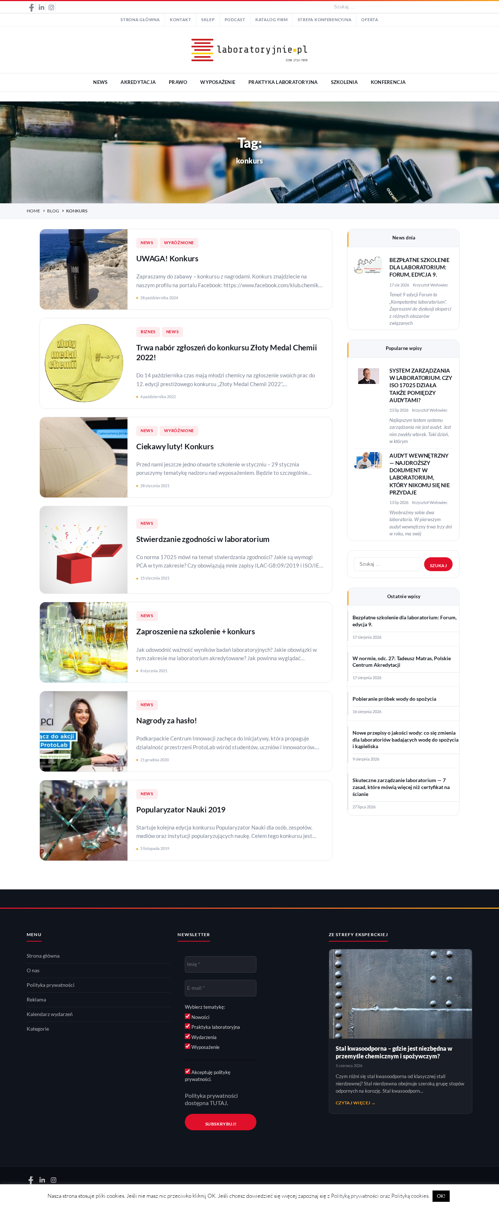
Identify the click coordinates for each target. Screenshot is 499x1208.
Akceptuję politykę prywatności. (208, 1075)
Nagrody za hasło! (166, 720)
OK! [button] (441, 1196)
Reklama (36, 1000)
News (147, 243)
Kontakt (180, 20)
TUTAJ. (219, 1103)
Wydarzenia (203, 1037)
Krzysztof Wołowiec (430, 284)
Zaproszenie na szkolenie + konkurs (195, 631)
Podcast (235, 20)
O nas (33, 970)
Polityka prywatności (51, 985)
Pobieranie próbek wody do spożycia (394, 699)
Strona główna (140, 20)
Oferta (369, 20)
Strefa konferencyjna (325, 20)
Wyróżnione (179, 243)
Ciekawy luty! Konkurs (175, 446)
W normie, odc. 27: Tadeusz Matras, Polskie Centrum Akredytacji (402, 661)
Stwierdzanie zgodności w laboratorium (203, 538)
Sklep (208, 20)
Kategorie (38, 1029)
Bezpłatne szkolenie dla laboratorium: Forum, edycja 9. (419, 267)
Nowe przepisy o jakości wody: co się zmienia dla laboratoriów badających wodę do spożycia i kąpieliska (405, 740)
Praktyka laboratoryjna (215, 1027)
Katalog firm (271, 20)
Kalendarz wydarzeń (50, 1014)
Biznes (148, 332)
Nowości (199, 1017)
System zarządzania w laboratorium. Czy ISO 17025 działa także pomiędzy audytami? (420, 385)
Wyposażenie (205, 1047)
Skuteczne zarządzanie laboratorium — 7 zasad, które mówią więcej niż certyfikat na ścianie (401, 787)
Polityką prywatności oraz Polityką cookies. (380, 1195)
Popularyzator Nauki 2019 (180, 809)
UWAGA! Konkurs (167, 258)
